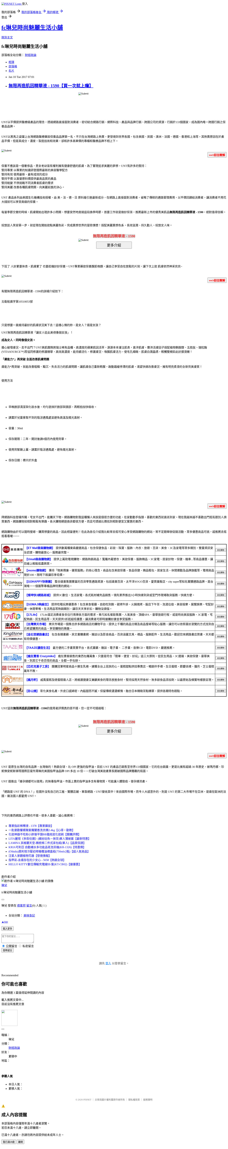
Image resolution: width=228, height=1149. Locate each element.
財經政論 (30, 55)
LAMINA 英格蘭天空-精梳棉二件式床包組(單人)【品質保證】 (47, 842)
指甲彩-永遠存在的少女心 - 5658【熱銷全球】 (37, 860)
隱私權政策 (134, 1099)
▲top (4, 921)
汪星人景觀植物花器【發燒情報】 (30, 855)
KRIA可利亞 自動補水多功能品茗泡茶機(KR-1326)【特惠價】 (47, 847)
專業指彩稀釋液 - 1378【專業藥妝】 (31, 825)
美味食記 (29, 915)
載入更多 (7, 928)
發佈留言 (7, 950)
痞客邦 (21, 905)
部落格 (13, 66)
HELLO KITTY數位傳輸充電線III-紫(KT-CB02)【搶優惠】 (45, 864)
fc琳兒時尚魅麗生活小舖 (32, 27)
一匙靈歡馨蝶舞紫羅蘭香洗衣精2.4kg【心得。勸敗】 (42, 830)
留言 (29, 905)
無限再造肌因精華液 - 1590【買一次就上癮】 (51, 85)
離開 (20, 1142)
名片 (11, 70)
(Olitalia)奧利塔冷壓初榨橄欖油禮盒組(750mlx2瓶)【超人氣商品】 (49, 851)
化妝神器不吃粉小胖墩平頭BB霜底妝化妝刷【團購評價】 (45, 834)
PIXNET (87, 1099)
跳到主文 (7, 37)
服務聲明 (147, 1099)
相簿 (11, 62)
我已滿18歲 (9, 1142)
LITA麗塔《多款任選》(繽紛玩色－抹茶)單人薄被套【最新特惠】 (50, 838)
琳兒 (4, 885)
